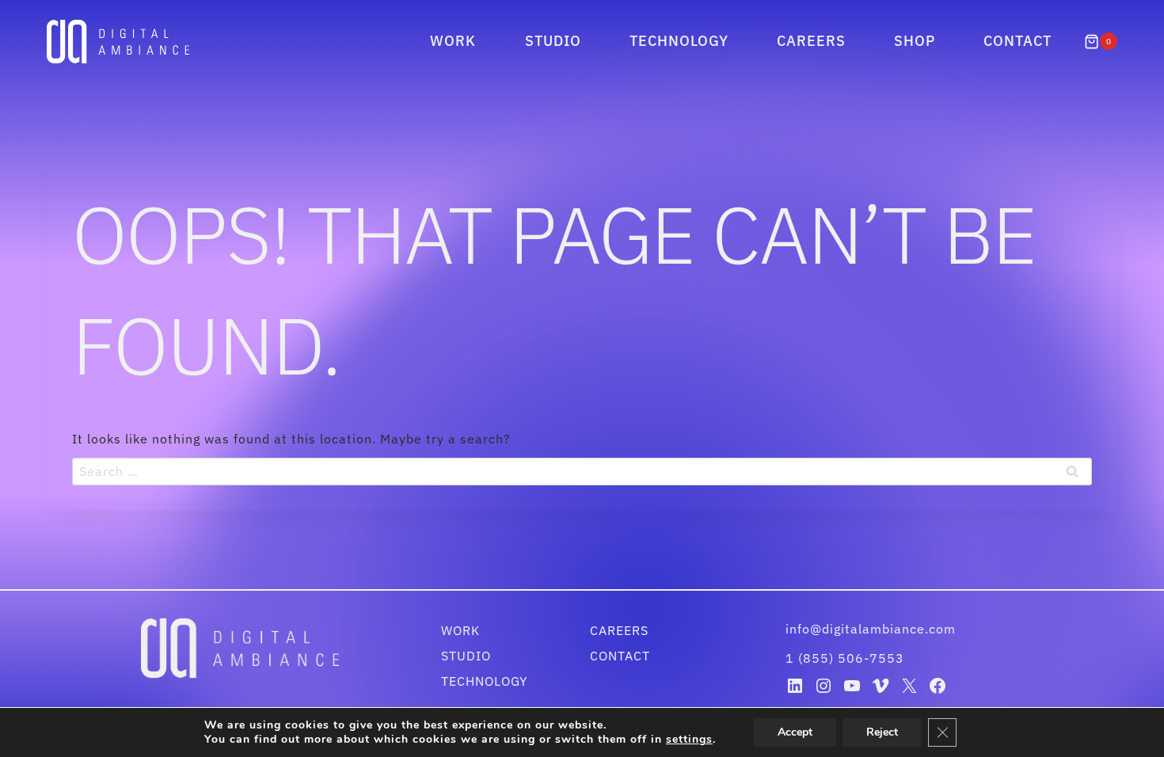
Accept (795, 732)
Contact (1017, 41)
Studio (553, 41)
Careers (811, 41)
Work (453, 41)
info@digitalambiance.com (873, 629)
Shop (914, 41)
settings (689, 739)
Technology (679, 41)
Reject (882, 732)
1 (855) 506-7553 (845, 658)
